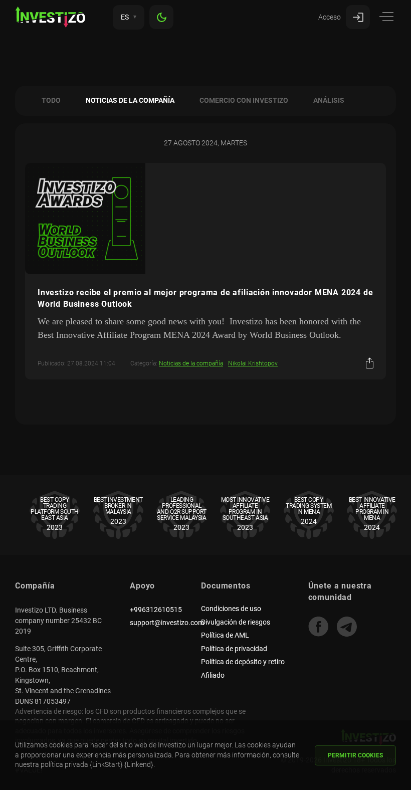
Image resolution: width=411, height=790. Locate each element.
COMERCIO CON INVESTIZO (243, 100)
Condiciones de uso (231, 609)
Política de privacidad (234, 649)
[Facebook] (318, 627)
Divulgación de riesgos (235, 622)
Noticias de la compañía (130, 100)
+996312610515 (156, 610)
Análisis (328, 100)
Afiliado (213, 675)
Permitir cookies (355, 755)
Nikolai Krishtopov (253, 363)
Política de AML (225, 635)
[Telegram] (347, 627)
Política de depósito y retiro (243, 662)
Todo (51, 100)
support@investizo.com (167, 623)
